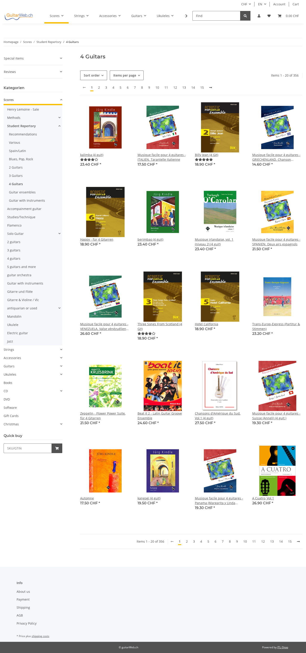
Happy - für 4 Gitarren (96, 239)
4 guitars (13, 258)
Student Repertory (21, 126)
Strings (9, 349)
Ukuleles (10, 374)
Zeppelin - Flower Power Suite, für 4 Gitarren (102, 415)
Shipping (23, 607)
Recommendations (23, 134)
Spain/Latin (17, 151)
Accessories (12, 358)
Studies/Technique (21, 217)
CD (6, 391)
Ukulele (12, 325)
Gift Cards (11, 416)
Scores (9, 100)
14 (193, 87)
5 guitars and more (21, 267)
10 (157, 87)
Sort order (92, 75)
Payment (23, 599)
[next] (211, 87)
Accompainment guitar (24, 209)
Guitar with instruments (25, 283)
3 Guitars (16, 175)
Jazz (10, 341)
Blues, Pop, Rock (21, 159)
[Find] (245, 16)
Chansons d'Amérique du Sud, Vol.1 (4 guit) (217, 415)
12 (175, 87)
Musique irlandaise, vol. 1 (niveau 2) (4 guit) (214, 241)
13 (184, 87)
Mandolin (14, 316)
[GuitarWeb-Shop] (19, 16)
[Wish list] (269, 16)
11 (166, 87)
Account (279, 4)
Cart (296, 4)
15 (202, 87)
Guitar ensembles (22, 192)
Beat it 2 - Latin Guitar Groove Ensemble (160, 415)
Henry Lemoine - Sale (23, 109)
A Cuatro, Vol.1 (263, 498)
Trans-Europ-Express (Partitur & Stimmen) (276, 326)
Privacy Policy (27, 623)
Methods (13, 118)
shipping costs (40, 636)
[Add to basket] (57, 448)
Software (10, 407)
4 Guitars (16, 184)
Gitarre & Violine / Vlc (23, 300)
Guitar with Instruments (27, 200)
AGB (20, 615)
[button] (259, 16)
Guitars (9, 366)
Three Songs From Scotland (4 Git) (160, 326)
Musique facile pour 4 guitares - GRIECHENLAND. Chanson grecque (276, 157)
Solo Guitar (15, 233)
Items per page (124, 75)
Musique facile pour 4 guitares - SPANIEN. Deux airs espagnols (276, 241)
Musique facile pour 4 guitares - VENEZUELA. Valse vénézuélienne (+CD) (105, 326)
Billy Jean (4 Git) (206, 155)
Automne (87, 498)
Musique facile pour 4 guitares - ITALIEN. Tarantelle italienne (162, 157)
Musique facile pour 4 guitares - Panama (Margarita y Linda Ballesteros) (219, 500)
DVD (7, 399)
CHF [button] (244, 4)
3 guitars (13, 250)
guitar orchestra (19, 275)
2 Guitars (16, 167)
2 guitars (13, 242)
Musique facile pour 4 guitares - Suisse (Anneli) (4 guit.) (276, 415)
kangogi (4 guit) (149, 498)
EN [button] (260, 4)
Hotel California (206, 324)
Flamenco (14, 225)
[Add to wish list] (123, 110)
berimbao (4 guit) (150, 239)
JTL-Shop (282, 647)
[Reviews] (89, 159)
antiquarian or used (22, 308)
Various (14, 142)
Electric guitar (17, 333)
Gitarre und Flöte (20, 291)
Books (8, 383)
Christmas (11, 424)
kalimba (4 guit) (91, 155)
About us (23, 591)
